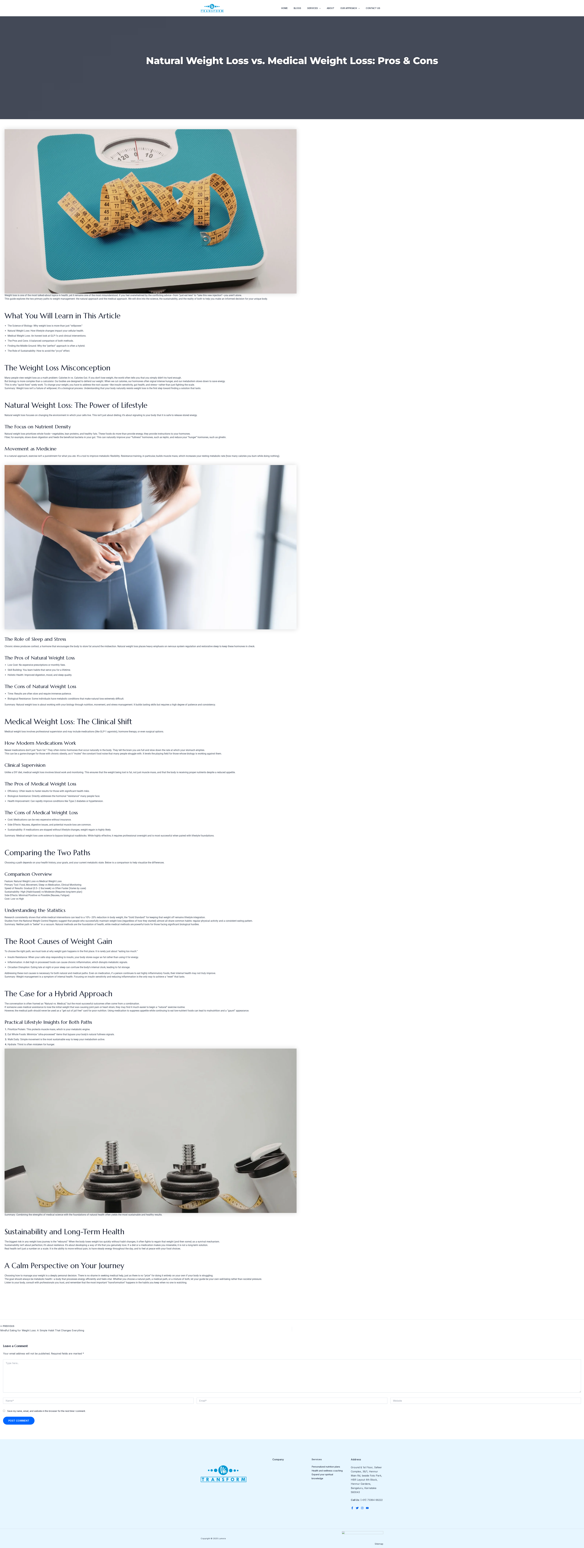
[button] (319, 8)
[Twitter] (357, 1508)
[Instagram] (362, 1508)
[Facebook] (352, 1508)
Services (312, 8)
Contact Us (373, 8)
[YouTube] (367, 1508)
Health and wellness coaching (327, 1470)
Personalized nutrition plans (326, 1466)
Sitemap (379, 1543)
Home (284, 8)
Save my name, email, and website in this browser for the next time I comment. (46, 1411)
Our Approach (348, 8)
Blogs (297, 8)
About (330, 8)
